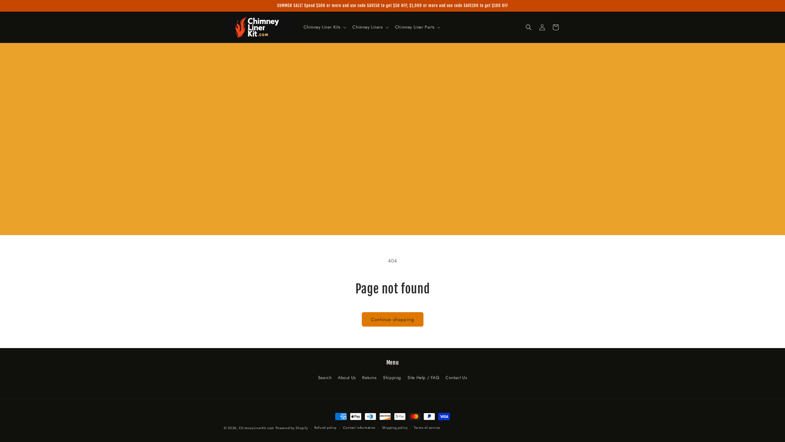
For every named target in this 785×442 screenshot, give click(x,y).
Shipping (392, 377)
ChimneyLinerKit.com (256, 427)
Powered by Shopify (292, 427)
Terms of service (427, 427)
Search (325, 377)
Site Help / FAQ (423, 377)
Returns (369, 377)
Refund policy (325, 427)
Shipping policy (395, 427)
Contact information (359, 427)
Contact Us (456, 377)
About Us (347, 377)
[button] (324, 27)
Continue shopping (392, 319)
